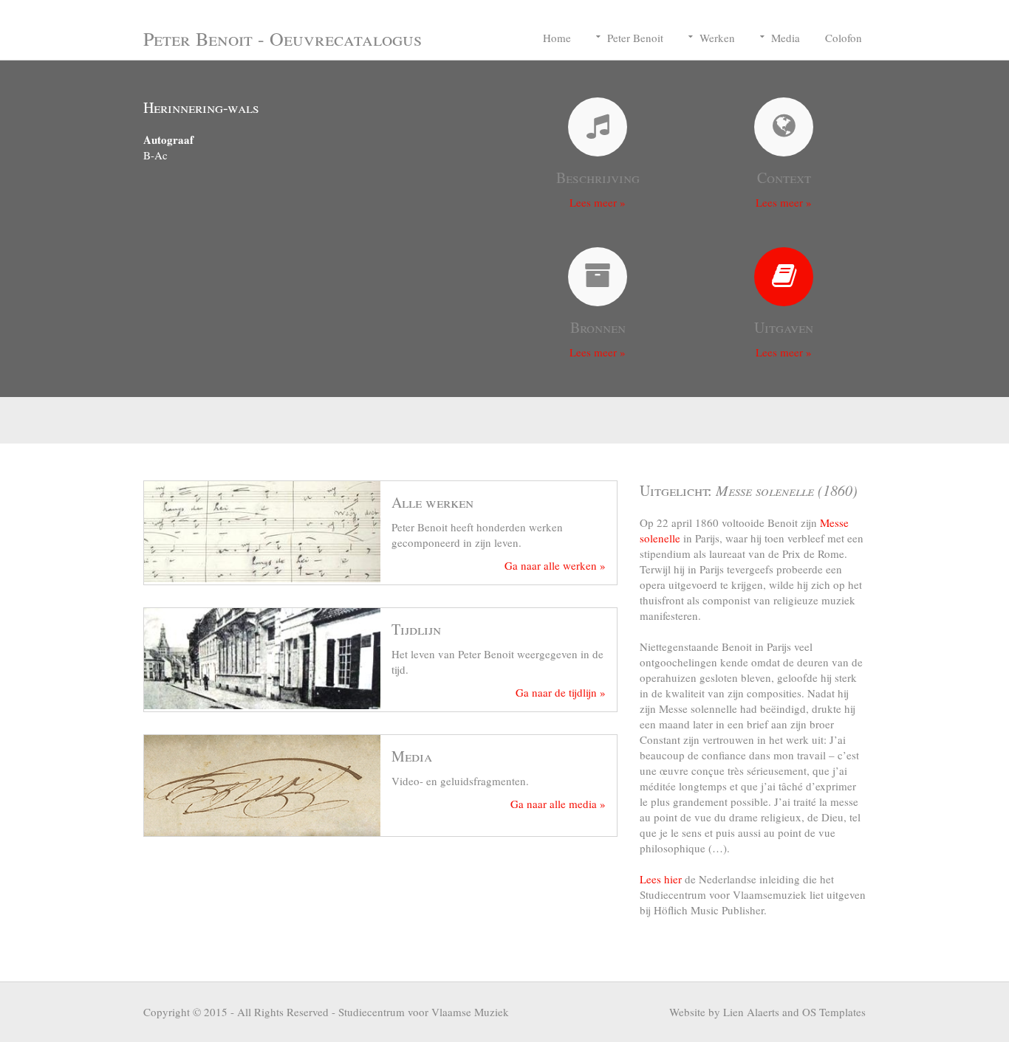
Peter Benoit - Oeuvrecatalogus (282, 38)
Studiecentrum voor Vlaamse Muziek (423, 1011)
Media (785, 37)
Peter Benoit (635, 37)
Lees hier (661, 879)
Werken (717, 37)
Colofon (843, 37)
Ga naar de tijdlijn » (561, 692)
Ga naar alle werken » (555, 565)
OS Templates (834, 1011)
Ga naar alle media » (558, 803)
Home (557, 37)
